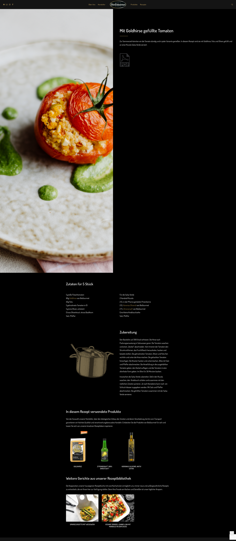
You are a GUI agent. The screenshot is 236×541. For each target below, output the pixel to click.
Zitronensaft (128, 309)
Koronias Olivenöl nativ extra (131, 467)
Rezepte (143, 4)
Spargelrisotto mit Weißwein (82, 524)
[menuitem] (4, 4)
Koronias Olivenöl (129, 305)
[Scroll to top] (232, 533)
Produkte (134, 4)
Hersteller (101, 4)
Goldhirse (73, 298)
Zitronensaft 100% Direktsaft (104, 467)
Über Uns (92, 4)
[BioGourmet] (118, 4)
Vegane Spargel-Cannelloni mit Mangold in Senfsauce (118, 525)
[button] (4, 4)
